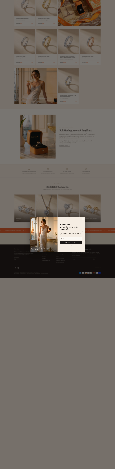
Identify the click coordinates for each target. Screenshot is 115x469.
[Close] (83, 219)
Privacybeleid (78, 245)
